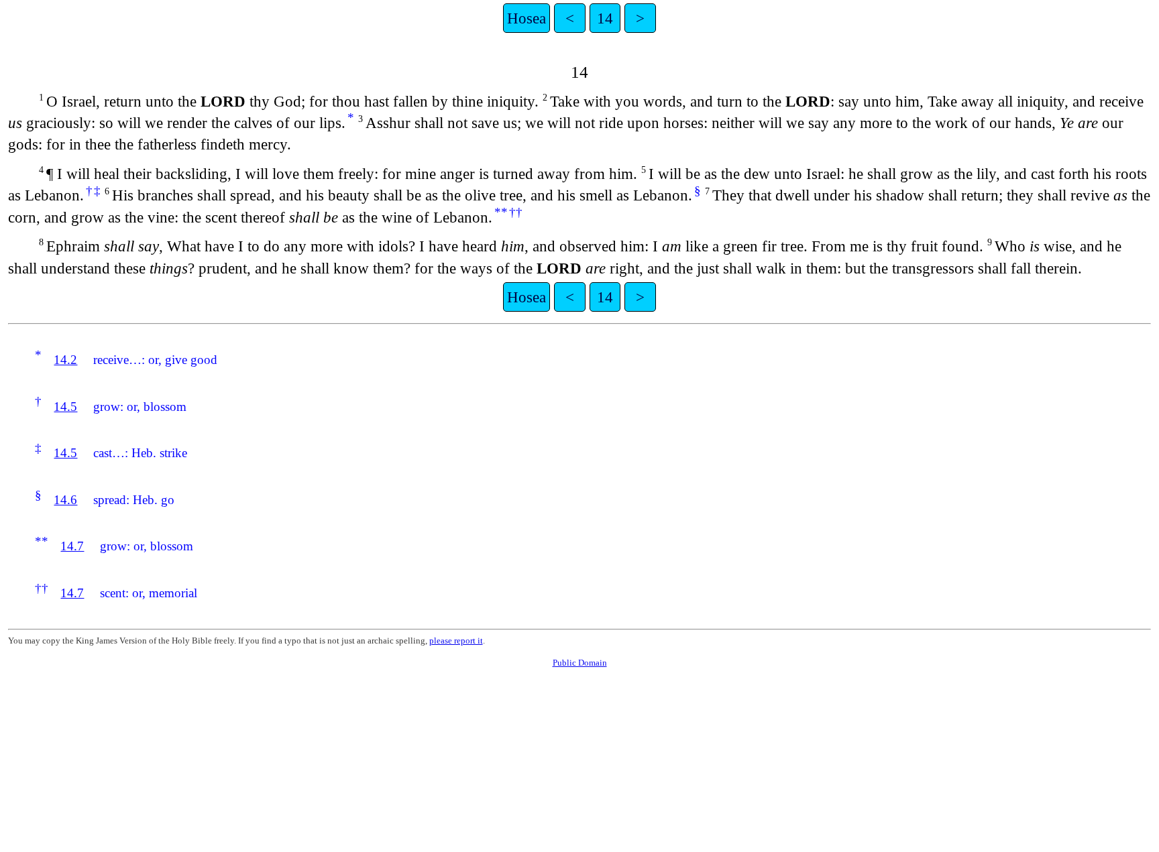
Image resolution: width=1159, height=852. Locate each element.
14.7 (72, 546)
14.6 (65, 500)
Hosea (526, 18)
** (501, 212)
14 (605, 18)
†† (515, 212)
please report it (456, 640)
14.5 (65, 407)
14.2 (65, 360)
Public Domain (580, 663)
